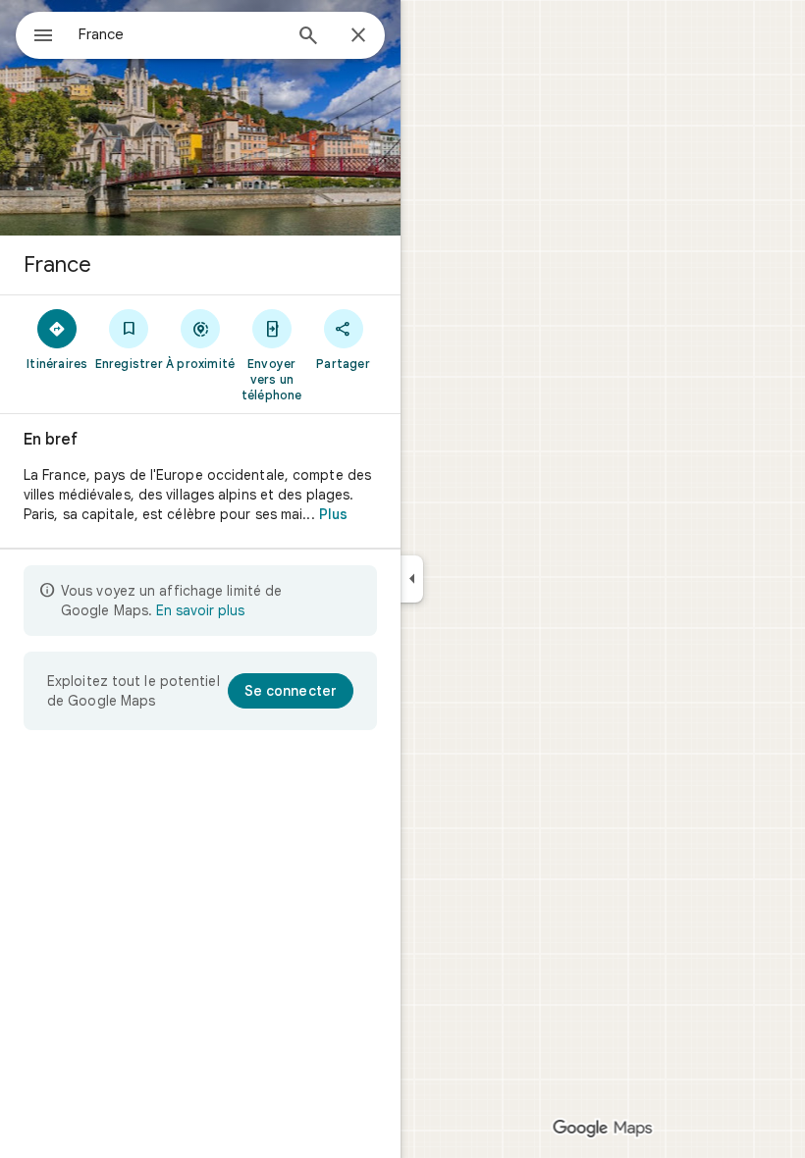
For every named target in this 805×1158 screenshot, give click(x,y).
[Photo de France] (200, 118)
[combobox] (180, 34)
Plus (333, 514)
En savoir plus (200, 610)
